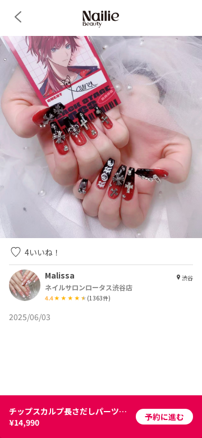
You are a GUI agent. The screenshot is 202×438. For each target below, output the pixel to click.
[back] (18, 17)
